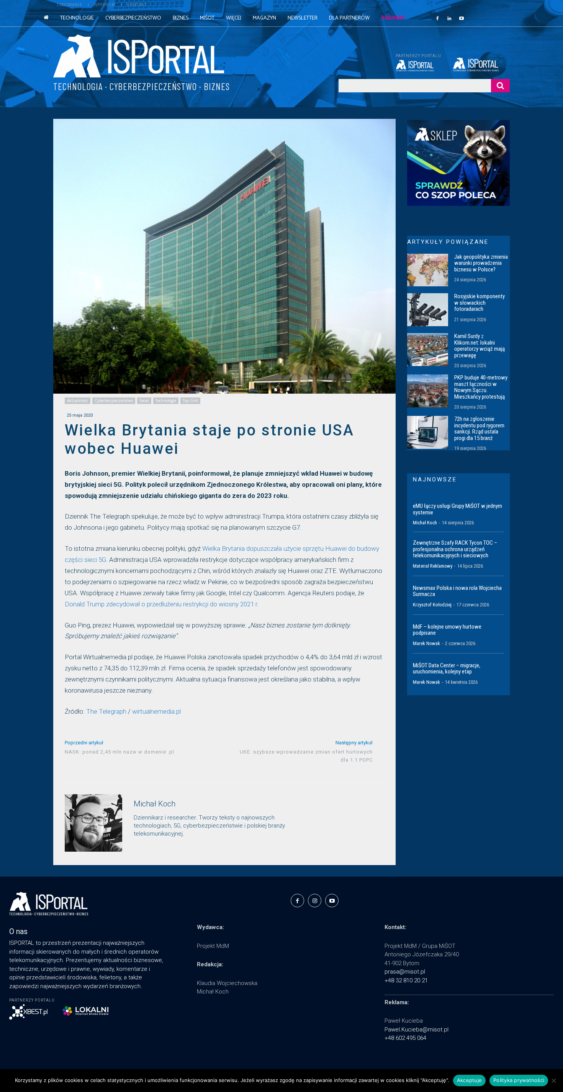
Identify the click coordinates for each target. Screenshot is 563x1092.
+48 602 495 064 (405, 1038)
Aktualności (77, 400)
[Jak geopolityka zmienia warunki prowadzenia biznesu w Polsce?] (427, 270)
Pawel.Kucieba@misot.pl (416, 1029)
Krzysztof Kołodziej (432, 605)
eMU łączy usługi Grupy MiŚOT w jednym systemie (457, 509)
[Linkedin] (449, 18)
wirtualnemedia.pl (156, 711)
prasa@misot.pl (405, 971)
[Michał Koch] (93, 823)
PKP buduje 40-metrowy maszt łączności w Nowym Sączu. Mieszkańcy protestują (480, 387)
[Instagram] (314, 900)
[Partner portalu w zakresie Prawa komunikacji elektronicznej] (481, 64)
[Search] (500, 85)
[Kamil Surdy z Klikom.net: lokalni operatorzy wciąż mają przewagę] (427, 349)
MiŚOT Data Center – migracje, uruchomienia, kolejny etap (446, 668)
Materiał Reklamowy (432, 566)
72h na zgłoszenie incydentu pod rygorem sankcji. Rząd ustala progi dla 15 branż (479, 428)
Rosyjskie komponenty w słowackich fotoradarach (479, 302)
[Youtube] (461, 18)
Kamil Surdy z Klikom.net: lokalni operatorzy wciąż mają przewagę (479, 346)
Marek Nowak (426, 643)
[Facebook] (437, 18)
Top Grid (190, 400)
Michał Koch (154, 804)
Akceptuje (469, 1080)
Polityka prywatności (518, 1080)
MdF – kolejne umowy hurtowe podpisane (447, 630)
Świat (144, 400)
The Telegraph (106, 711)
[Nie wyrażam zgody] (553, 1080)
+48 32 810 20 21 (406, 980)
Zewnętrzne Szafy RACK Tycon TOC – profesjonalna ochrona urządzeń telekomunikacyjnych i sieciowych (455, 549)
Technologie (165, 400)
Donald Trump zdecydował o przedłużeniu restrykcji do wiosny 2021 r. (162, 604)
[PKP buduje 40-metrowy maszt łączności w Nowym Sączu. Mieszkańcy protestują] (427, 390)
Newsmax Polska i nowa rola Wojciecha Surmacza (457, 591)
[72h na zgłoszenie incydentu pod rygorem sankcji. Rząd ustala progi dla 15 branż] (427, 432)
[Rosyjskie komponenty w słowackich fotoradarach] (427, 309)
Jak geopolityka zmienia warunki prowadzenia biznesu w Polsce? (481, 263)
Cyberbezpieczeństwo (114, 400)
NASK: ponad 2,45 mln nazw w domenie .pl (119, 752)
